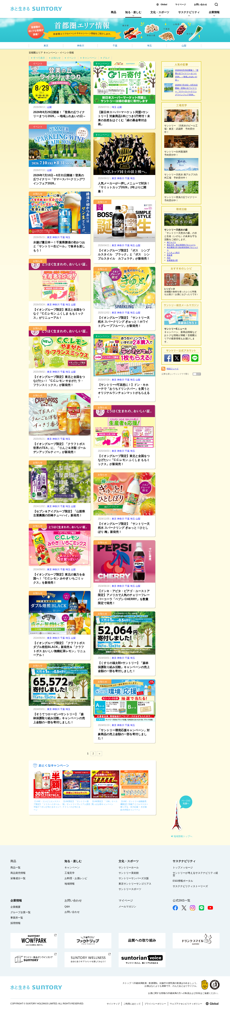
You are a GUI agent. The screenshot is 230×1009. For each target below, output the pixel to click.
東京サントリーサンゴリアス (135, 883)
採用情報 (15, 923)
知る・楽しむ (133, 12)
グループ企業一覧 (20, 912)
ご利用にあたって (132, 1004)
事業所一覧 (16, 917)
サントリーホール (129, 867)
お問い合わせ (200, 4)
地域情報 (70, 883)
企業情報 (214, 12)
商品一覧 (15, 867)
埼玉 (149, 45)
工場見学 (70, 872)
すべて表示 (38, 57)
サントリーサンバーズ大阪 (134, 878)
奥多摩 (169, 255)
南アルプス (171, 242)
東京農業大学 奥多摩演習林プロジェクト (182, 248)
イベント (70, 57)
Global (164, 4)
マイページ (180, 4)
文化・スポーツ (159, 12)
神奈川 (80, 45)
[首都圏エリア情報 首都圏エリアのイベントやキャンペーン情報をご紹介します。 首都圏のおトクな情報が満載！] (115, 30)
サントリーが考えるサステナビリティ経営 (195, 874)
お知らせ (55, 57)
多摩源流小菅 (172, 260)
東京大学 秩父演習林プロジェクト (181, 245)
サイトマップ (113, 1004)
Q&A (67, 906)
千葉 (115, 45)
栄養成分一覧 (18, 878)
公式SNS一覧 (181, 900)
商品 (113, 12)
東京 (46, 45)
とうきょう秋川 (173, 253)
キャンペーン (88, 57)
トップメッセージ (183, 867)
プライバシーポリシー (155, 1004)
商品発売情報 (18, 872)
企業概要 (15, 906)
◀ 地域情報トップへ (181, 836)
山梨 (184, 45)
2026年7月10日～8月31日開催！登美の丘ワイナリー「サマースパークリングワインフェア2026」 (186, 90)
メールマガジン (127, 906)
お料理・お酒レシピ (76, 878)
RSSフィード (173, 369)
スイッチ (197, 374)
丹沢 (169, 258)
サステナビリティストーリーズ (190, 886)
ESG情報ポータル (183, 880)
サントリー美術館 (129, 872)
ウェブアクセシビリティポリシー (186, 1004)
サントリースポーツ (130, 889)
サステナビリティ (189, 12)
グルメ (105, 57)
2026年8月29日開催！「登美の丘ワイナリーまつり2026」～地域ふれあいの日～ (186, 75)
